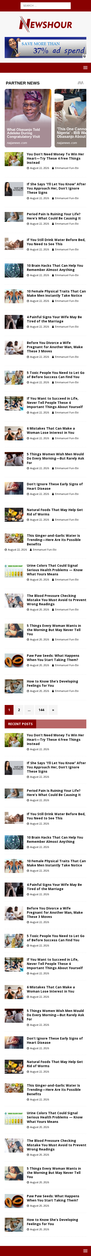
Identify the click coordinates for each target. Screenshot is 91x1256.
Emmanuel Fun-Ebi (67, 168)
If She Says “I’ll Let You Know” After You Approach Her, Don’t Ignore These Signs (56, 188)
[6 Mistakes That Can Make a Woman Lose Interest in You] (14, 992)
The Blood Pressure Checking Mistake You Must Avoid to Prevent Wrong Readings (56, 599)
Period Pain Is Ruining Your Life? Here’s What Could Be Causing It (54, 216)
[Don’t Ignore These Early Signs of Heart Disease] (14, 1042)
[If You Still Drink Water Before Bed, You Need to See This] (14, 818)
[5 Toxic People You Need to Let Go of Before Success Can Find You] (14, 941)
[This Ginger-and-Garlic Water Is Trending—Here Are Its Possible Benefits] (14, 1088)
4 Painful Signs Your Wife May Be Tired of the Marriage (54, 319)
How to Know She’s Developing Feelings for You (52, 683)
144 (41, 710)
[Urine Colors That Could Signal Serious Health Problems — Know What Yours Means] (14, 1118)
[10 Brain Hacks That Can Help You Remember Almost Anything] (14, 842)
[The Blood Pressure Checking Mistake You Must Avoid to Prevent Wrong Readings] (14, 1146)
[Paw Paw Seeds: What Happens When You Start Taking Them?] (14, 1201)
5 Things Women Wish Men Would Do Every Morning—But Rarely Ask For (55, 458)
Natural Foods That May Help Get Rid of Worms (55, 512)
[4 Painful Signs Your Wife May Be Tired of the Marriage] (14, 890)
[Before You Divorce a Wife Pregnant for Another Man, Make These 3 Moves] (14, 913)
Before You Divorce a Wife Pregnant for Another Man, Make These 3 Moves (55, 346)
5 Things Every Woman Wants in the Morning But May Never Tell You (54, 629)
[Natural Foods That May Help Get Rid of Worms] (14, 1067)
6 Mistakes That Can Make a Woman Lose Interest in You (51, 430)
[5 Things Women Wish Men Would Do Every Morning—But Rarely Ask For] (14, 1016)
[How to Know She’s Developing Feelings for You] (14, 1225)
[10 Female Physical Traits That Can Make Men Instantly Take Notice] (14, 866)
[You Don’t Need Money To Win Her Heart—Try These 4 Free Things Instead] (14, 740)
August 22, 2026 (39, 168)
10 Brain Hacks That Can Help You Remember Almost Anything (55, 267)
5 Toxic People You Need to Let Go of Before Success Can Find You (55, 374)
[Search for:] (46, 5)
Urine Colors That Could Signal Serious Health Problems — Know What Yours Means (55, 569)
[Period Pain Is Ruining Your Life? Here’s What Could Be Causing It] (14, 793)
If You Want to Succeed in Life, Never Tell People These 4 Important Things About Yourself (55, 402)
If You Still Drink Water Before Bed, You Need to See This (56, 241)
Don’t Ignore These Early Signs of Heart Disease (55, 486)
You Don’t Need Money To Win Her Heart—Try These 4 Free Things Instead (55, 158)
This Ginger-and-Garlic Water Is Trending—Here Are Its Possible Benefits (54, 539)
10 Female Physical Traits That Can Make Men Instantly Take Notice (56, 293)
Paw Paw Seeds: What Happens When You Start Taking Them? (53, 657)
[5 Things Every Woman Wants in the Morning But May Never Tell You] (14, 1173)
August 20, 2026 (39, 579)
